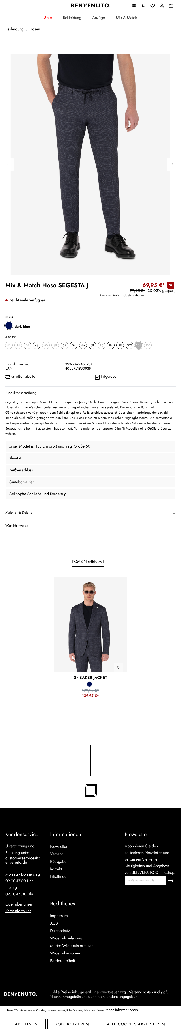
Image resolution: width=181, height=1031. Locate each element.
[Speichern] (171, 880)
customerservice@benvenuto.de (22, 860)
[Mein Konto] (161, 6)
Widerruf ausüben (65, 953)
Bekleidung (72, 18)
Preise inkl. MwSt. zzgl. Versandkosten (122, 295)
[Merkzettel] (152, 6)
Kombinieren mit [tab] (88, 561)
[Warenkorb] (171, 6)
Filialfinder (59, 876)
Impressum (59, 916)
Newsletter (58, 846)
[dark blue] (8, 325)
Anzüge (98, 18)
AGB (54, 923)
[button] (90, 393)
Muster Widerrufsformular (71, 946)
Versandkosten (141, 992)
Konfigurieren (72, 1024)
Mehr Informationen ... (123, 1010)
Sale (48, 18)
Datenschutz (60, 931)
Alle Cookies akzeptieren (136, 1024)
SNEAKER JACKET (90, 677)
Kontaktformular (18, 911)
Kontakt (56, 869)
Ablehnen (26, 1024)
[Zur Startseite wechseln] (90, 5)
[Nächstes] (171, 164)
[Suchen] (143, 6)
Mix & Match (126, 18)
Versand (57, 854)
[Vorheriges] (9, 164)
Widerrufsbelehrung (66, 938)
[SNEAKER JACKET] (90, 624)
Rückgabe (58, 861)
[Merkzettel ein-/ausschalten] (118, 667)
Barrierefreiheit (62, 961)
